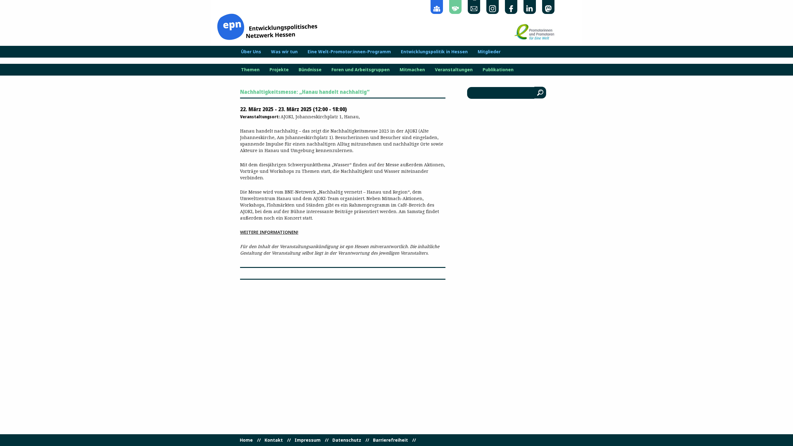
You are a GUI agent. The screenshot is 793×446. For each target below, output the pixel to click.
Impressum (308, 440)
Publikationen (498, 70)
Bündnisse (310, 70)
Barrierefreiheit (390, 440)
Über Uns (251, 52)
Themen (250, 70)
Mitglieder (489, 52)
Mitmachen (412, 70)
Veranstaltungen (454, 70)
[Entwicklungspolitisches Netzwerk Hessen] (267, 26)
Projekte (279, 70)
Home (246, 440)
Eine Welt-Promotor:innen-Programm (349, 52)
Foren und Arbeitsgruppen (360, 70)
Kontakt (274, 440)
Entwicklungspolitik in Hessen (434, 52)
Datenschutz (346, 440)
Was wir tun (284, 52)
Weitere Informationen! (269, 232)
